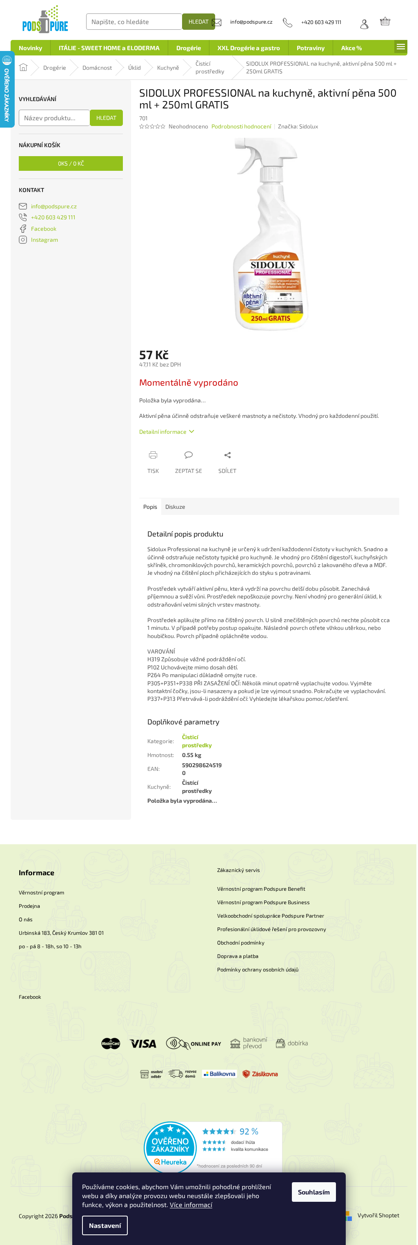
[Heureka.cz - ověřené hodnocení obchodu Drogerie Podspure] (213, 1147)
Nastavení (105, 1225)
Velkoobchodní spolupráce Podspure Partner (270, 915)
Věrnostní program (41, 892)
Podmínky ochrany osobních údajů (257, 969)
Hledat (199, 21)
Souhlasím (314, 1192)
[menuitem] (30, 47)
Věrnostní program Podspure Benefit (261, 888)
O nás (26, 919)
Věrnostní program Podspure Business (263, 902)
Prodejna (29, 906)
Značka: (298, 126)
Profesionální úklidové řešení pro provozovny (271, 929)
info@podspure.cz (54, 206)
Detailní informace (163, 431)
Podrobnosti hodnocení (241, 126)
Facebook (43, 228)
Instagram (44, 239)
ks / (71, 163)
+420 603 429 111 (53, 217)
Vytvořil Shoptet (378, 1215)
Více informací (191, 1204)
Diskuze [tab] (175, 506)
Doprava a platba (237, 956)
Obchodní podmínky (241, 942)
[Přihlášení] (361, 22)
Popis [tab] (150, 506)
